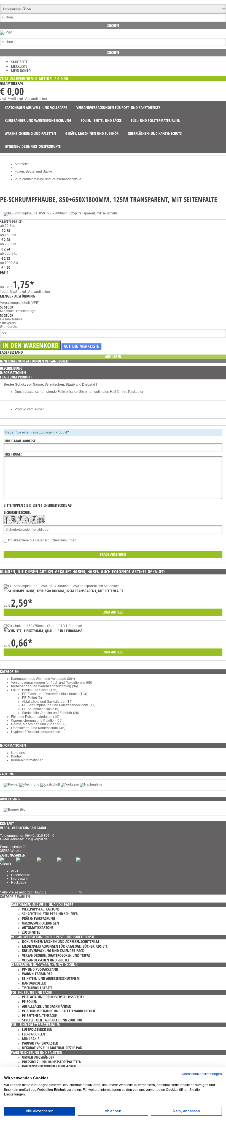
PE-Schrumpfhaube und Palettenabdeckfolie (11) (58, 705)
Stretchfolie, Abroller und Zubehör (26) (50, 713)
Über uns (18, 753)
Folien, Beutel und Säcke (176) (34, 690)
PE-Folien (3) (32, 698)
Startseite (19, 61)
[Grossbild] (61, 213)
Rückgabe (18, 882)
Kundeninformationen (27, 760)
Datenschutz (20, 875)
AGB (14, 871)
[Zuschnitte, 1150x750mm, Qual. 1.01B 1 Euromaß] (43, 626)
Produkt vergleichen (30, 409)
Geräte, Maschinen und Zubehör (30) (38, 724)
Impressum (19, 879)
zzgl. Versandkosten (32, 99)
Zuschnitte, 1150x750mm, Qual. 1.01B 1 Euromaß (43, 630)
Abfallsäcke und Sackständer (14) (47, 702)
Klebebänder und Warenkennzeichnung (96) (44, 686)
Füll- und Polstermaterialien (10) (35, 717)
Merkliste (19, 66)
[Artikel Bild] (15, 809)
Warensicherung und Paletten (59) (37, 721)
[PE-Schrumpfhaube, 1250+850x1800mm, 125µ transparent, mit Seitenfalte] (62, 586)
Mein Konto (21, 70)
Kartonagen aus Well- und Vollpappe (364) (43, 679)
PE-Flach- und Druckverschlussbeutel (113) (54, 694)
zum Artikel (113, 612)
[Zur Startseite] (6, 32)
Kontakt (16, 756)
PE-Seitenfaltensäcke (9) (40, 709)
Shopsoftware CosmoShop (102, 892)
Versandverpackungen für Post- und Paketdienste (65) (51, 683)
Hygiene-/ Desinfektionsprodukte (35, 732)
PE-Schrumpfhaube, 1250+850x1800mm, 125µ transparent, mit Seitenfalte (63, 590)
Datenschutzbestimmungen (55, 540)
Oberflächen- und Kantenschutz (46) (38, 728)
